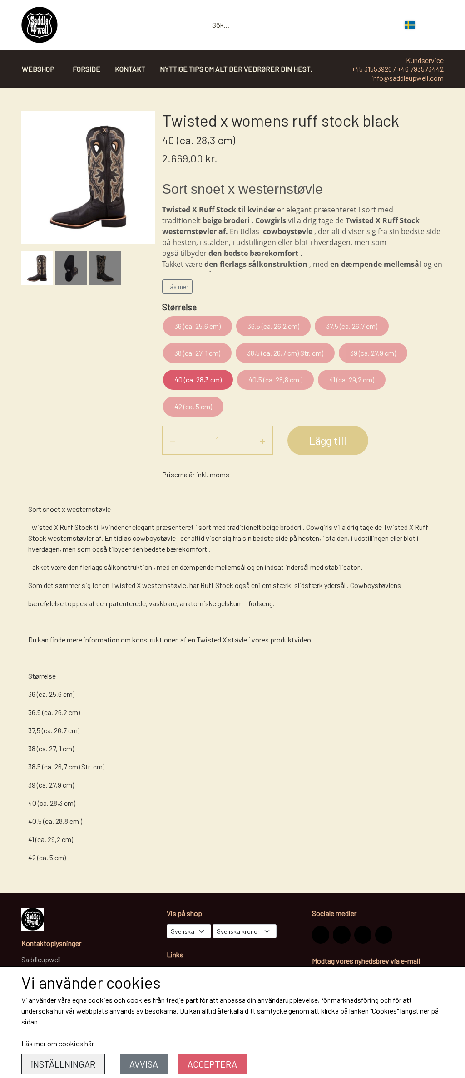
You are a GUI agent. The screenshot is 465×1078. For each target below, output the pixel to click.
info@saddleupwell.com (407, 78)
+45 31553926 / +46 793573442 (397, 68)
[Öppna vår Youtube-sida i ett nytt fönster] (383, 934)
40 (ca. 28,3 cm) (198, 379)
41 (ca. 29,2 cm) (351, 379)
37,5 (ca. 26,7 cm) (351, 326)
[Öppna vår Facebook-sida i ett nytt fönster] (341, 934)
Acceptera (212, 1063)
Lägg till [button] (327, 440)
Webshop (38, 68)
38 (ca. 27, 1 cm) (197, 352)
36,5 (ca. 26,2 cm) (273, 326)
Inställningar (63, 1063)
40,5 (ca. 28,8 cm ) (275, 379)
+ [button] (262, 440)
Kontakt (130, 68)
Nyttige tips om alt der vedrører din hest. (236, 68)
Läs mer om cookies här (57, 1043)
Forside (86, 68)
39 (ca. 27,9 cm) (373, 352)
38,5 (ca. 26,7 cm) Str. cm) (285, 352)
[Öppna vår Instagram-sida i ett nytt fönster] (320, 934)
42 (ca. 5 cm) (193, 406)
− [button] (172, 440)
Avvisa (143, 1063)
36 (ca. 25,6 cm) (197, 326)
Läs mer (177, 286)
